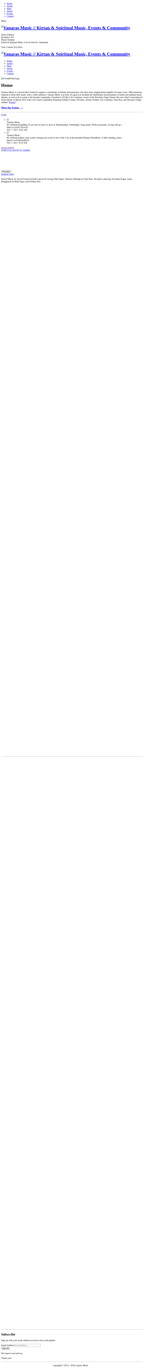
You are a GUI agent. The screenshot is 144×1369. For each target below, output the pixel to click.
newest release (7, 147)
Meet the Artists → (12, 107)
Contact (10, 16)
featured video (7, 174)
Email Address (7, 1345)
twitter (4, 114)
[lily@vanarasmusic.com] (72, 1257)
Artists (10, 6)
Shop (9, 8)
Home (9, 3)
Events (10, 13)
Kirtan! (12, 102)
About (9, 11)
